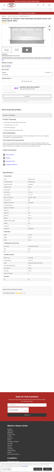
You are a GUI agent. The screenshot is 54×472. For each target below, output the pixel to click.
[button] (4, 5)
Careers (9, 452)
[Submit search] (50, 9)
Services (9, 447)
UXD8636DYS (8, 66)
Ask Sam (27, 96)
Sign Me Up (27, 415)
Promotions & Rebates (13, 441)
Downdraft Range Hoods (24, 16)
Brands (9, 439)
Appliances (4, 16)
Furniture (9, 429)
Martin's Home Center (13, 461)
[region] (27, 466)
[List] (38, 5)
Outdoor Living (11, 434)
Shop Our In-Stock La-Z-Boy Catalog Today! (27, 1)
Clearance (10, 438)
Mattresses (10, 432)
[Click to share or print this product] (49, 26)
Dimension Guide (10, 161)
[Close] (51, 463)
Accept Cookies (37, 469)
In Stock (9, 436)
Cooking (9, 16)
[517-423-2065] (49, 5)
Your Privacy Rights (6, 469)
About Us (9, 445)
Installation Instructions (11, 164)
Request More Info (28, 81)
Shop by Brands (11, 450)
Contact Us (10, 448)
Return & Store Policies (13, 454)
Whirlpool (9, 65)
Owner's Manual (10, 154)
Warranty (8, 158)
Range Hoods (15, 16)
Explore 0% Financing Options (27, 13)
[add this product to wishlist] (49, 29)
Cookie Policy (25, 466)
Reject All (47, 469)
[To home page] (11, 5)
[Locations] (43, 5)
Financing (9, 443)
